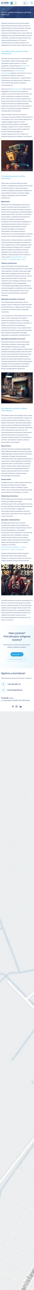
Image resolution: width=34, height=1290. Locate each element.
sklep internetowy (17, 89)
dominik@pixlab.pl (14, 690)
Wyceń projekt (16, 654)
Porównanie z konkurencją (16, 659)
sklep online (23, 66)
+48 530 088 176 (14, 684)
